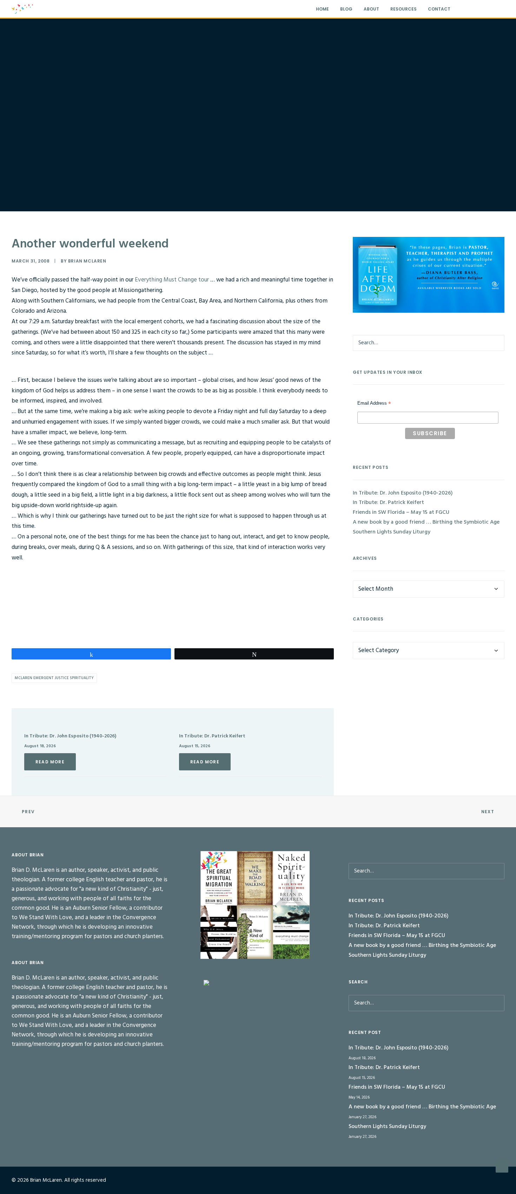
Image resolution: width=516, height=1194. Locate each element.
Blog (346, 9)
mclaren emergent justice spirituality (54, 678)
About (371, 9)
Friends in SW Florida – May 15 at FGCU (401, 512)
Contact (439, 9)
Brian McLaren (87, 261)
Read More (50, 762)
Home (322, 9)
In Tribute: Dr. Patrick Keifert (212, 736)
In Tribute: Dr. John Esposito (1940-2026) (70, 736)
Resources (403, 9)
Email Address (374, 404)
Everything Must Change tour (172, 280)
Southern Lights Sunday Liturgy (391, 532)
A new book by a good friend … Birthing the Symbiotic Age (426, 522)
